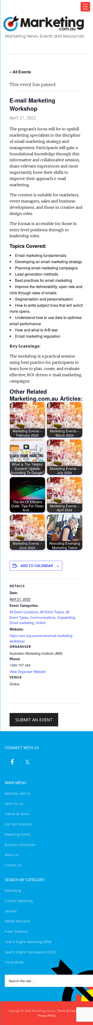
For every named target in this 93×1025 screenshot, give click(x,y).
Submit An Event (17, 813)
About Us (12, 854)
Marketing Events (18, 834)
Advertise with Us (18, 793)
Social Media (14, 962)
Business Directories (20, 844)
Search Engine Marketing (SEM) (28, 941)
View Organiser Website (28, 671)
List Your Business (18, 824)
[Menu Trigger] (85, 7)
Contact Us (13, 865)
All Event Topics (52, 611)
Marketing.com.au (44, 27)
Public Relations (16, 931)
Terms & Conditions (70, 1011)
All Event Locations (24, 611)
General (10, 911)
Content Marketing (19, 900)
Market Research (17, 921)
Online (41, 622)
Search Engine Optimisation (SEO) (30, 952)
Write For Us (14, 803)
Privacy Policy (47, 1015)
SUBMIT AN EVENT (33, 720)
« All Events (20, 72)
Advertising (13, 890)
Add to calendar (37, 565)
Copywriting (66, 617)
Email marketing (22, 622)
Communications (42, 617)
